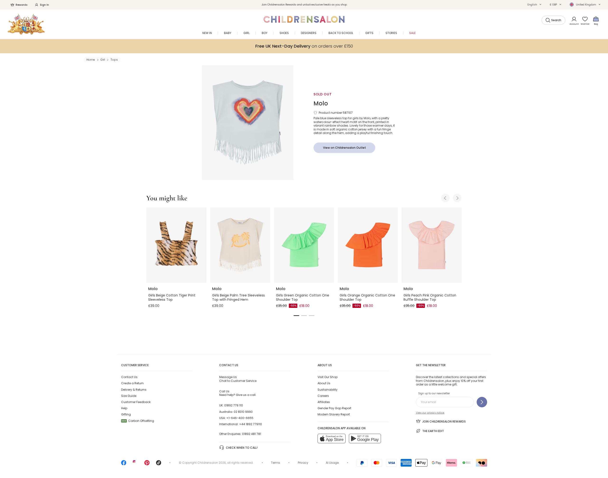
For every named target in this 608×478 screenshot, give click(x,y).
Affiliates (324, 402)
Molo (321, 103)
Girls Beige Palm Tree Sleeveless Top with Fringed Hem (238, 297)
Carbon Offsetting (138, 421)
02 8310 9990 (243, 412)
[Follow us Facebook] (123, 464)
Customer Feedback (136, 402)
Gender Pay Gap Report (334, 408)
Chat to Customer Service (237, 379)
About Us (324, 383)
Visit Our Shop (327, 377)
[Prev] (445, 198)
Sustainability (327, 390)
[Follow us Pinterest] (147, 464)
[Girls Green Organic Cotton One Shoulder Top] (304, 245)
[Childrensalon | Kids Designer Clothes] (26, 24)
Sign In (44, 5)
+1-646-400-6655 (239, 418)
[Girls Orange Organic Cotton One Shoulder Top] (368, 245)
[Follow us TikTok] (158, 464)
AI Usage (332, 463)
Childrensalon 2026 (211, 463)
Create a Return (132, 383)
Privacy (303, 463)
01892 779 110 (233, 405)
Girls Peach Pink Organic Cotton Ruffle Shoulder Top (430, 297)
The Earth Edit (433, 431)
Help (124, 408)
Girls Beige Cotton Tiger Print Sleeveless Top (171, 297)
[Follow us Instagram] (135, 464)
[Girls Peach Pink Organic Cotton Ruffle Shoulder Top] (432, 245)
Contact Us (129, 377)
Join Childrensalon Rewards (444, 421)
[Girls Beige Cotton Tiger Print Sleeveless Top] (176, 245)
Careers (323, 396)
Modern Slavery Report (334, 414)
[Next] (457, 198)
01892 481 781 (251, 434)
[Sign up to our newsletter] (482, 402)
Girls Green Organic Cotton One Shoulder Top (302, 297)
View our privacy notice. (430, 412)
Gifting (126, 414)
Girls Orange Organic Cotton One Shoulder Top (367, 297)
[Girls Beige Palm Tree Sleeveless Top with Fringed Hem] (240, 245)
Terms (275, 463)
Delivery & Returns (134, 390)
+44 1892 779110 (250, 424)
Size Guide (128, 396)
